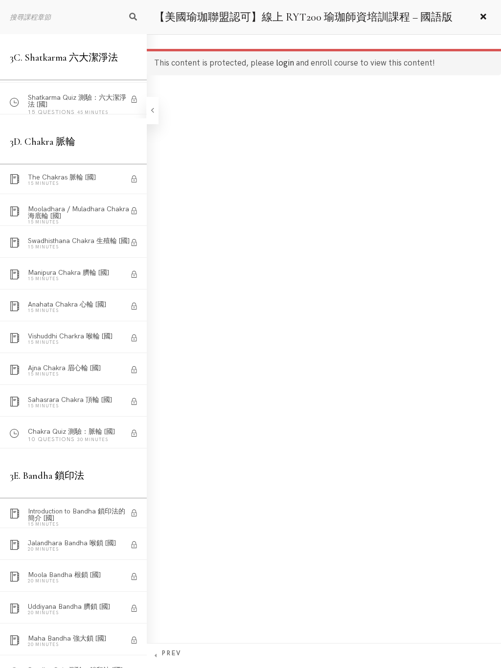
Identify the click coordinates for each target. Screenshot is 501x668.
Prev (171, 653)
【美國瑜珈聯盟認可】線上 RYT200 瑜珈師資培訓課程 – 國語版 (303, 17)
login (285, 63)
